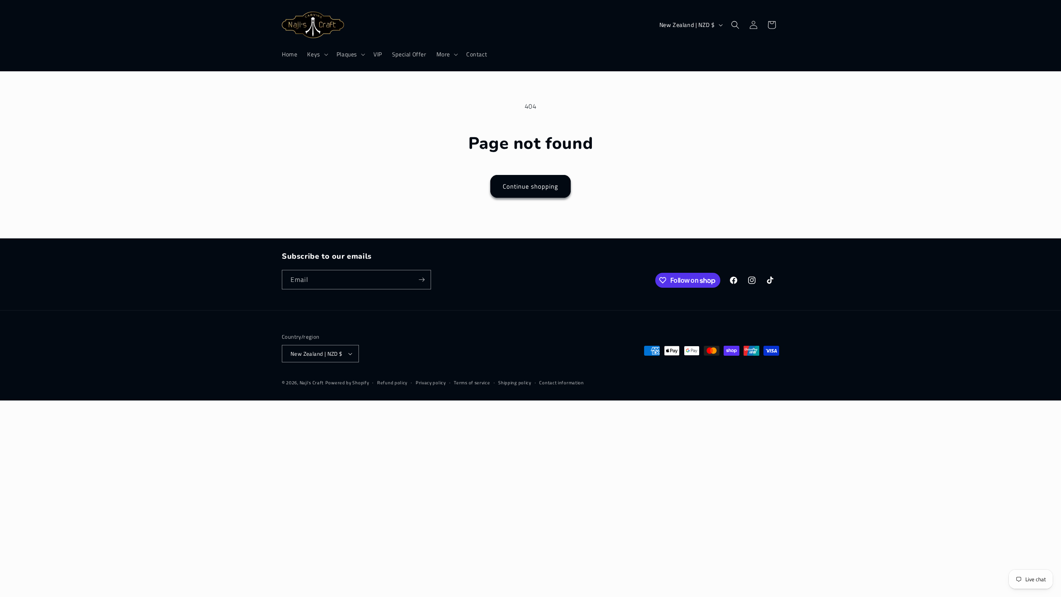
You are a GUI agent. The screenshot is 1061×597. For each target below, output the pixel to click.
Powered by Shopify (347, 382)
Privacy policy (431, 382)
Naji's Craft (312, 382)
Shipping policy (514, 382)
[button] (316, 54)
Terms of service (472, 382)
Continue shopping (530, 186)
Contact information (561, 382)
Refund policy (392, 382)
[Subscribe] (421, 279)
